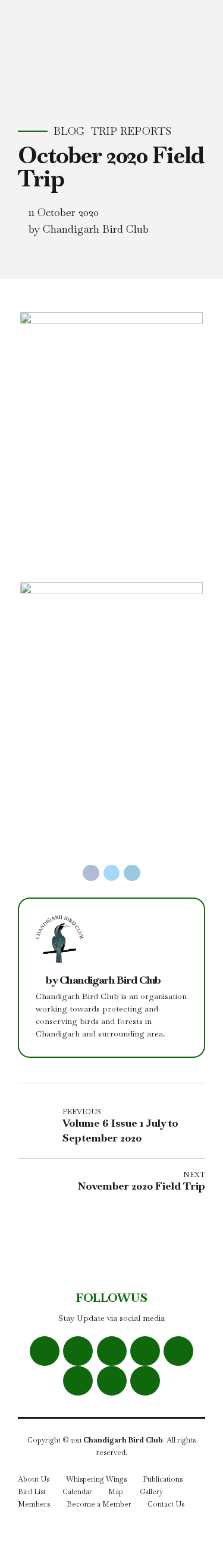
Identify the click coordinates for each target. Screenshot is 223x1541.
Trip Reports (131, 131)
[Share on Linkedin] (132, 873)
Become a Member (99, 1504)
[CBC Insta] (112, 1351)
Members (34, 1504)
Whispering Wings (96, 1479)
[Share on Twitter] (111, 873)
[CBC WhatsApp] (145, 1351)
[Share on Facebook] (91, 873)
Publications (163, 1479)
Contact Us (165, 1504)
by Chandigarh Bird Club (89, 229)
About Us (33, 1479)
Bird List (32, 1491)
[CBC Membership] (145, 1381)
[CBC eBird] (178, 1351)
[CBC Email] (78, 1381)
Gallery (151, 1491)
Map (115, 1491)
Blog (69, 131)
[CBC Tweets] (78, 1351)
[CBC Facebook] (44, 1351)
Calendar (77, 1491)
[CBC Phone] (112, 1381)
